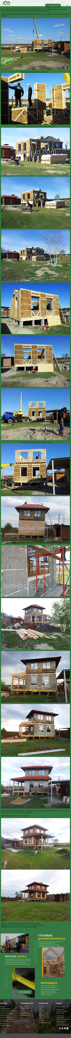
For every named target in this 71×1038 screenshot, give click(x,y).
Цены (46, 2)
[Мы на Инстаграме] (65, 5)
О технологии (23, 1012)
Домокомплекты (24, 1006)
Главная (23, 2)
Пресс (21, 1010)
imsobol (63, 1021)
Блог (55, 2)
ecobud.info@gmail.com (62, 1024)
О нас (29, 2)
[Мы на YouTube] (67, 5)
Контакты (62, 2)
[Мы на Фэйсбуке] (63, 5)
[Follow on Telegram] (69, 5)
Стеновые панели (24, 1008)
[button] (15, 943)
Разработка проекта (25, 1013)
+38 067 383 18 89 (61, 1019)
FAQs (51, 2)
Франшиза (41, 1010)
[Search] (68, 1)
